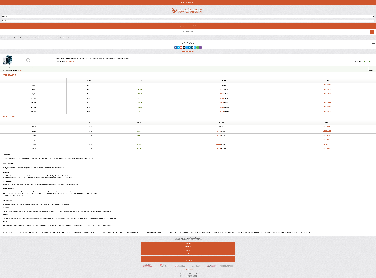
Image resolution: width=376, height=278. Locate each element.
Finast (16, 68)
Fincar (24, 68)
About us (188, 243)
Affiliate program (188, 269)
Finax (20, 68)
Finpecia (29, 68)
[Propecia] (28, 60)
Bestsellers (188, 247)
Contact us (188, 260)
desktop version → (188, 3)
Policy (188, 257)
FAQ (188, 253)
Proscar (34, 68)
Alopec (20, 70)
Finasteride (70, 61)
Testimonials (188, 250)
